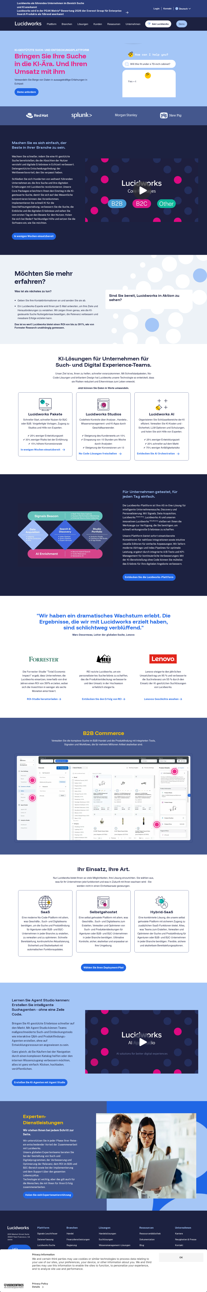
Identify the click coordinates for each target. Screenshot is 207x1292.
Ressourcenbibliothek (150, 1233)
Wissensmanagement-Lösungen (114, 1245)
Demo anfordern (26, 92)
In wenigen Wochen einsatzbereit (34, 236)
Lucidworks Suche (46, 1245)
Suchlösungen (106, 1239)
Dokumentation (147, 1239)
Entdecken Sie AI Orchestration (156, 453)
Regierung (72, 1245)
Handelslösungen (107, 1233)
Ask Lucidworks (160, 23)
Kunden (97, 24)
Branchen (67, 24)
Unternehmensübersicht (138, 34)
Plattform (51, 24)
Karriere (179, 1233)
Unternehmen (133, 24)
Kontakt (167, 8)
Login (157, 8)
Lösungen (82, 24)
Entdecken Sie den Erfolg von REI (102, 699)
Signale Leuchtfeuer (47, 1233)
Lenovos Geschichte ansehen (161, 699)
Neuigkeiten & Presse (185, 1239)
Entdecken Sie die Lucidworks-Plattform (149, 577)
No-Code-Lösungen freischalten (98, 453)
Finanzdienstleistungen (78, 1239)
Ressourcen (113, 24)
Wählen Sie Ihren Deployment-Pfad (103, 967)
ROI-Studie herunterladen (42, 699)
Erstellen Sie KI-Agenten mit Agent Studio (39, 1082)
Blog (141, 1245)
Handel (70, 1233)
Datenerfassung (45, 1239)
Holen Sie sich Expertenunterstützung (48, 1195)
